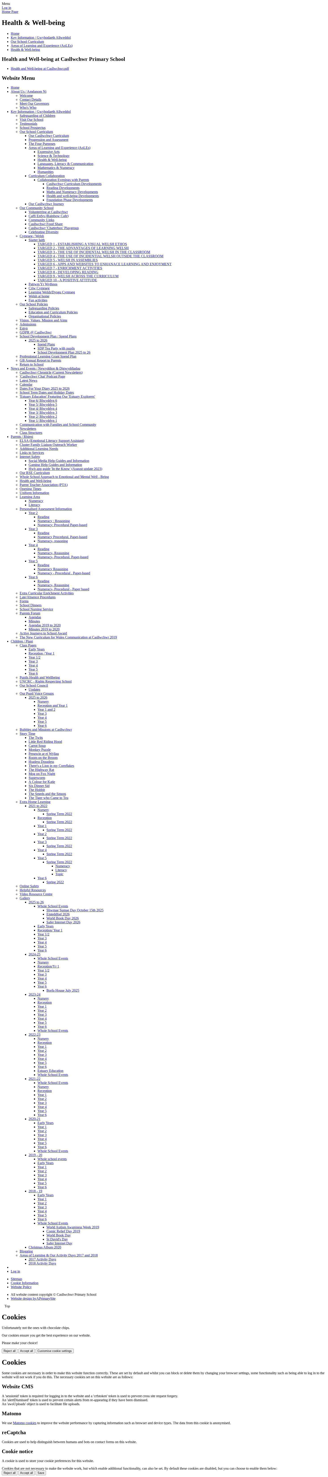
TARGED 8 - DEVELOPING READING (67, 272)
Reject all (10, 1351)
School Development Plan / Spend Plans (48, 336)
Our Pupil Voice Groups (37, 693)
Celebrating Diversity (44, 232)
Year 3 (33, 529)
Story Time (27, 733)
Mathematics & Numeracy (56, 168)
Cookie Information (24, 1283)
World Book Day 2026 (62, 918)
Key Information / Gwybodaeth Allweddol (41, 37)
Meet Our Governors (34, 103)
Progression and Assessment (48, 140)
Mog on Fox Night (42, 774)
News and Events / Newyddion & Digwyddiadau (45, 368)
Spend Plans (46, 344)
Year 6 (33, 577)
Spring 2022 (55, 882)
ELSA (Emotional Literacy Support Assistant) (52, 441)
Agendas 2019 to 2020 (45, 625)
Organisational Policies (45, 316)
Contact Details (30, 99)
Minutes (34, 621)
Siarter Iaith (37, 240)
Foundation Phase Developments (69, 200)
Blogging (26, 1251)
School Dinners (31, 605)
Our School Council (34, 685)
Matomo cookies (24, 1423)
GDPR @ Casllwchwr (36, 332)
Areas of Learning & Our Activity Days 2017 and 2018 (59, 1255)
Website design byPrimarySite (33, 1298)
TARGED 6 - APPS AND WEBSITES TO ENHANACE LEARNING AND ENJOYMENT (104, 264)
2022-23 (34, 1034)
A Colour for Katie (42, 782)
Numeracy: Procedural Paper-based (62, 525)
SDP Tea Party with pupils (56, 348)
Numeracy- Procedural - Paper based (63, 589)
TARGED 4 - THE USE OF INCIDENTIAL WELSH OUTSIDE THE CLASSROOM (100, 256)
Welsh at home (39, 296)
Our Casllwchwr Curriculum (49, 136)
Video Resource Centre (36, 894)
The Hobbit (37, 790)
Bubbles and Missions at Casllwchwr (46, 729)
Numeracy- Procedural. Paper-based (62, 557)
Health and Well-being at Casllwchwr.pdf (40, 68)
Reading (43, 517)
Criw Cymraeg (39, 288)
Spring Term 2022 (59, 814)
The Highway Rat (41, 770)
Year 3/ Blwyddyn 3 (43, 412)
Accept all (26, 1351)
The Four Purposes (42, 144)
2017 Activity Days (42, 1259)
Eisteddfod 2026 (58, 914)
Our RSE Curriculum (35, 473)
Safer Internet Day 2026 (63, 922)
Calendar (26, 384)
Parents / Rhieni (22, 437)
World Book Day (58, 1235)
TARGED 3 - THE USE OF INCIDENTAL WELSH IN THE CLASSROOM (93, 252)
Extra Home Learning (35, 802)
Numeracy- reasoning (52, 541)
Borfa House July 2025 (62, 990)
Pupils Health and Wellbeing (40, 677)
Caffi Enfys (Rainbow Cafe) (49, 216)
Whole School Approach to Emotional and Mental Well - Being (64, 477)
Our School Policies (34, 304)
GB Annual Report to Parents (40, 360)
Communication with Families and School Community (58, 424)
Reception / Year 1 (41, 653)
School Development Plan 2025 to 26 (63, 352)
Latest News (28, 380)
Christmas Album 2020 (45, 1247)
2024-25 (34, 954)
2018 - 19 (35, 1191)
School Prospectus (33, 128)
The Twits (36, 738)
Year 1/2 (34, 657)
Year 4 (33, 545)
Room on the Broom (43, 758)
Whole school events (52, 1159)
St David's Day (57, 1239)
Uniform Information (34, 493)
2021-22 (34, 1079)
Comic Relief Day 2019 (63, 1231)
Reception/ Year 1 (49, 930)
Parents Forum (30, 613)
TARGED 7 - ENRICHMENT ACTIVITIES (69, 268)
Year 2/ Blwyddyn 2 (43, 416)
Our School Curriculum (27, 41)
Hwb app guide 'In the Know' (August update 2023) (65, 469)
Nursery (43, 701)
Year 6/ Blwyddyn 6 (43, 400)
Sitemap (16, 1279)
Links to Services (32, 453)
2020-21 (34, 1119)
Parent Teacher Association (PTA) (44, 485)
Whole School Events (52, 906)
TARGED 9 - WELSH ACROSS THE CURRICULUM (77, 276)
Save (40, 1473)
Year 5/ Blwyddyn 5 (43, 404)
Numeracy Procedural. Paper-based (62, 537)
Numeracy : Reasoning (53, 521)
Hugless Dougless (41, 762)
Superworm (37, 778)
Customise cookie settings (54, 1351)
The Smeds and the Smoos (47, 794)
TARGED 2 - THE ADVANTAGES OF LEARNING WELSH (83, 248)
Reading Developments (62, 188)
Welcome (26, 95)
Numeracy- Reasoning (53, 553)
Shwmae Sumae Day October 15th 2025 (75, 910)
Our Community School (37, 208)
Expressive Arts (48, 152)
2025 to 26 (36, 902)
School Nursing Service (36, 609)
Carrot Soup (37, 746)
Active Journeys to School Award (43, 633)
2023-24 (34, 994)
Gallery (25, 898)
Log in (6, 8)
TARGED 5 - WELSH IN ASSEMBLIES (67, 260)
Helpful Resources (33, 890)
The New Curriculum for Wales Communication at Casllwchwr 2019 (68, 637)
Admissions (28, 324)
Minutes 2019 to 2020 (44, 629)
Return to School (32, 364)
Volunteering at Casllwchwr (48, 212)
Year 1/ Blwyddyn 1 (43, 420)
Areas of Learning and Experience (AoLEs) (42, 45)
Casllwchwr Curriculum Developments (74, 184)
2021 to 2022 (38, 806)
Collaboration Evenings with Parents (63, 180)
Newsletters (28, 429)
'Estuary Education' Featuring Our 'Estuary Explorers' (57, 396)
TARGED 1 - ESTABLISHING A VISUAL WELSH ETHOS (82, 244)
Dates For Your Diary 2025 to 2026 (45, 388)
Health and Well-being (35, 481)
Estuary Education (50, 1071)
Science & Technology (53, 156)
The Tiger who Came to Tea (48, 798)
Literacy (34, 505)
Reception (44, 818)
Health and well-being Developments (72, 196)
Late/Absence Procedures (38, 597)
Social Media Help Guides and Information (59, 461)
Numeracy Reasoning (52, 569)
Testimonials (28, 124)
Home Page (10, 12)
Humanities (45, 172)
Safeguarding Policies (44, 308)
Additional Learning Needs (39, 449)
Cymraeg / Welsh (32, 236)
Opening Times (30, 489)
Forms (24, 601)
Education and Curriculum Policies (53, 312)
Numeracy (36, 501)
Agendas (35, 617)
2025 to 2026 (38, 340)
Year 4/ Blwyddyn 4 (43, 408)
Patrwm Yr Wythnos (43, 284)
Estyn (24, 328)
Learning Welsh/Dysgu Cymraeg (52, 292)
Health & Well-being (25, 49)
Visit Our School (31, 120)
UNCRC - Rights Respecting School (46, 681)
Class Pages (28, 645)
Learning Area (30, 497)
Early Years (37, 649)
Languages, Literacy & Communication (65, 164)
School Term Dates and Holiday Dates (47, 392)
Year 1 (42, 826)
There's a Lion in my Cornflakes (51, 766)
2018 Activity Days (42, 1263)
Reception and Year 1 (52, 705)
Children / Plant (22, 641)
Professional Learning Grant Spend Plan (48, 356)
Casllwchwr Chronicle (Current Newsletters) (51, 372)
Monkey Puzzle (40, 750)
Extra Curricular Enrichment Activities (47, 593)
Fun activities (38, 300)
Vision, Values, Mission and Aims (43, 320)
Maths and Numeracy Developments (72, 192)
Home (15, 33)
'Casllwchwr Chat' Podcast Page (42, 376)
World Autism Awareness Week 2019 (72, 1227)
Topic (59, 874)
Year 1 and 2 (46, 709)
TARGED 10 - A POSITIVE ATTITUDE (67, 280)
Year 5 (33, 561)
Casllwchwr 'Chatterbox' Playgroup (54, 228)
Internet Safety (30, 457)
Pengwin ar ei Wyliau (44, 754)
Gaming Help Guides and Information (55, 465)
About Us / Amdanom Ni (28, 91)
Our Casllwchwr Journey (46, 204)
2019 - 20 (35, 1155)
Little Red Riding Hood (45, 742)
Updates (34, 689)
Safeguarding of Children (37, 115)
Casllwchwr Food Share (46, 224)
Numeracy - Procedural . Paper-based (63, 573)
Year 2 (33, 513)
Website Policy (21, 1287)
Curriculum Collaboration (47, 176)
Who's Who (28, 107)
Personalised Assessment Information (46, 509)
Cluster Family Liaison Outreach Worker (48, 445)
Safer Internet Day (59, 1243)
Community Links (41, 220)
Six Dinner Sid (39, 786)
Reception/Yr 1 (48, 966)
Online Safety (29, 886)
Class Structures (31, 433)
